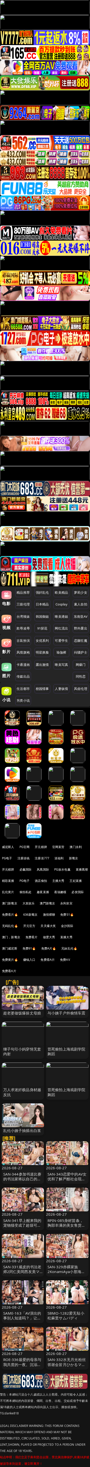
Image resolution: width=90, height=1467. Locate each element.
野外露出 (80, 628)
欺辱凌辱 (23, 628)
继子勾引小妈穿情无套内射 (22, 1051)
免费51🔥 (67, 914)
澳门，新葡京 (11, 937)
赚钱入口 (29, 960)
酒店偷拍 (41, 881)
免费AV (65, 960)
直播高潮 (82, 869)
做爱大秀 (49, 937)
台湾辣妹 (23, 616)
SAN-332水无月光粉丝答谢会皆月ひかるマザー (67, 1364)
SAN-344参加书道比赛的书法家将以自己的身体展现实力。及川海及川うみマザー (22, 1181)
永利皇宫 (66, 903)
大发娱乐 (28, 903)
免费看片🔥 (10, 914)
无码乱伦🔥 (10, 926)
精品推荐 (23, 592)
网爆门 (81, 664)
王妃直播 (76, 881)
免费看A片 (47, 960)
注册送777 (42, 858)
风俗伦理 (80, 688)
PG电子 (7, 858)
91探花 (42, 628)
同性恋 (81, 676)
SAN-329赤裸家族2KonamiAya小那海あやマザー (66, 1271)
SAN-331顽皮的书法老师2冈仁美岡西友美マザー (22, 1271)
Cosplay (62, 604)
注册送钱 (24, 858)
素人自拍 (80, 604)
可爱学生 (61, 640)
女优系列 (42, 640)
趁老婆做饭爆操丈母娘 (22, 1012)
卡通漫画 (23, 664)
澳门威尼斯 (9, 948)
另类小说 (23, 700)
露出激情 (42, 664)
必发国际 (78, 892)
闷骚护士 (80, 652)
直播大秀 (66, 937)
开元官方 (29, 926)
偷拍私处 (26, 892)
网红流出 (61, 628)
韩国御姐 (42, 616)
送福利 (59, 858)
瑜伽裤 (61, 652)
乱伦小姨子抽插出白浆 (22, 1130)
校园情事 (42, 688)
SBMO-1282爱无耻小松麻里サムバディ (66, 1315)
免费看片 (32, 937)
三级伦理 (23, 604)
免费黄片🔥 (10, 960)
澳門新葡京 (47, 903)
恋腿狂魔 (80, 640)
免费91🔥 (29, 948)
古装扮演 (23, 640)
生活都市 (23, 688)
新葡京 (73, 858)
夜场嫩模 (60, 892)
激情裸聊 (49, 914)
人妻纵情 (61, 688)
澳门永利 (76, 847)
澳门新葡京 (9, 903)
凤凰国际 (43, 869)
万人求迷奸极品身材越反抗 (22, 1092)
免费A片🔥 (48, 948)
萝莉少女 (80, 592)
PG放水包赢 (62, 869)
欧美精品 (61, 592)
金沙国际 (67, 926)
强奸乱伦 (42, 592)
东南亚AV (81, 616)
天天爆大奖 (48, 926)
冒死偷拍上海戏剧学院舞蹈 (67, 1051)
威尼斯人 (8, 847)
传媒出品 (23, 676)
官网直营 (58, 847)
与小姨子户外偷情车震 (67, 1012)
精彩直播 (8, 881)
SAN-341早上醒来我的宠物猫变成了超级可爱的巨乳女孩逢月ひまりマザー (22, 1227)
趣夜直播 (43, 892)
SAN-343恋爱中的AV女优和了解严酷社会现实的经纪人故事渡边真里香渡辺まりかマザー (67, 1181)
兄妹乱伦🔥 (69, 948)
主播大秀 (58, 881)
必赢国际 (26, 869)
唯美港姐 (61, 616)
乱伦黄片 (8, 892)
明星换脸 (42, 652)
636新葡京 (30, 914)
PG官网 (25, 847)
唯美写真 (61, 664)
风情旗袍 (23, 652)
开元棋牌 (41, 847)
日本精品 (42, 604)
